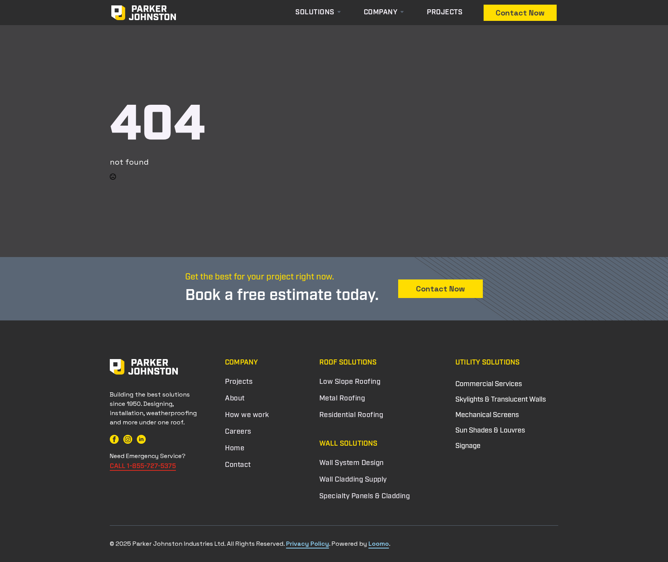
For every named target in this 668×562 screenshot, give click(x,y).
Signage (468, 446)
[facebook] (114, 439)
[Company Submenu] (404, 12)
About (235, 398)
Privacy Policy (307, 544)
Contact (238, 465)
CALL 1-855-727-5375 (143, 466)
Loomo (378, 544)
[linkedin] (141, 439)
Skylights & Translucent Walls (500, 400)
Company (381, 12)
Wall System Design (351, 463)
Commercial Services (488, 384)
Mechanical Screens (487, 415)
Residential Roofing (351, 415)
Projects (444, 12)
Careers (238, 432)
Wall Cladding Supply (353, 480)
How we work (247, 415)
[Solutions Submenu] (345, 12)
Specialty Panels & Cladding (364, 496)
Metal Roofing (342, 398)
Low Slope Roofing (350, 382)
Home (234, 448)
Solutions (314, 12)
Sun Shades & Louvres (490, 430)
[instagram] (127, 439)
